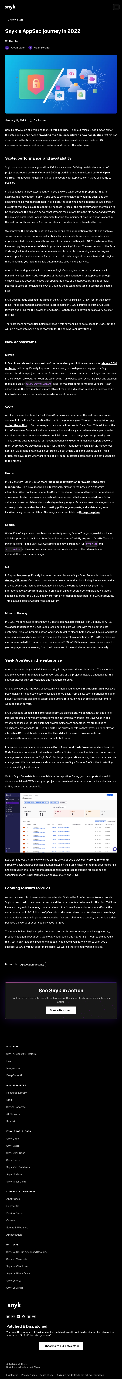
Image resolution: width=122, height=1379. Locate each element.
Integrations (13, 1068)
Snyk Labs (12, 1138)
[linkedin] (18, 1316)
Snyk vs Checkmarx (18, 1266)
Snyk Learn (13, 1146)
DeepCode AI (14, 1075)
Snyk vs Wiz (13, 1280)
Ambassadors (14, 1234)
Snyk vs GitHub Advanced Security (26, 1252)
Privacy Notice (29, 1375)
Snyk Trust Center (17, 1181)
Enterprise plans (89, 512)
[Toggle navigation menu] (116, 7)
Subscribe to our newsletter (61, 1346)
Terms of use (47, 1375)
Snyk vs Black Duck (18, 1273)
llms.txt (10, 1121)
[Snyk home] (10, 7)
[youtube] (13, 1316)
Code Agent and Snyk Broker (71, 747)
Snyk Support (14, 1160)
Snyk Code (38, 172)
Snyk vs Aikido (15, 1287)
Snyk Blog (16, 19)
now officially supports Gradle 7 (84, 538)
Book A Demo (14, 1213)
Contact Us (12, 1206)
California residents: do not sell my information (80, 1375)
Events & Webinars (17, 1227)
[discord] (34, 1316)
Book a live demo (61, 1010)
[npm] (28, 1316)
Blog (9, 1100)
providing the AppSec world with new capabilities (71, 135)
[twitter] (8, 1316)
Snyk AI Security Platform (21, 1054)
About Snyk (13, 1199)
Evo (8, 1061)
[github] (23, 1316)
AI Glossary (13, 1114)
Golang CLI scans (16, 580)
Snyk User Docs (15, 1153)
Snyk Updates (14, 1174)
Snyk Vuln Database (18, 1167)
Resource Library (16, 1092)
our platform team (92, 688)
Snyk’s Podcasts (16, 1107)
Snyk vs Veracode (16, 1259)
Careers (11, 1220)
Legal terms (12, 1375)
